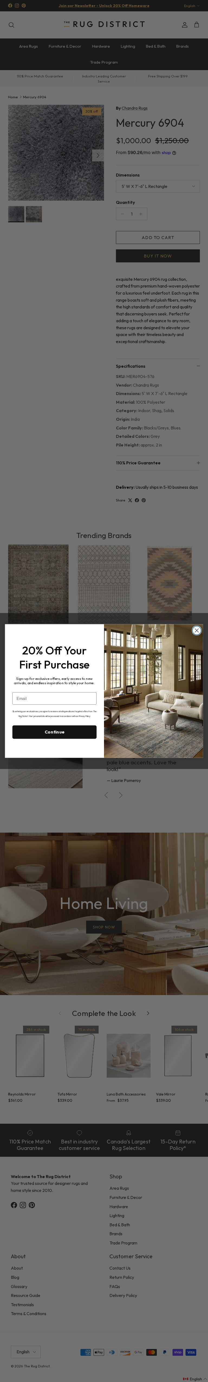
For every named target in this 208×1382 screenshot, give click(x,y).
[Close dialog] (196, 630)
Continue (54, 732)
